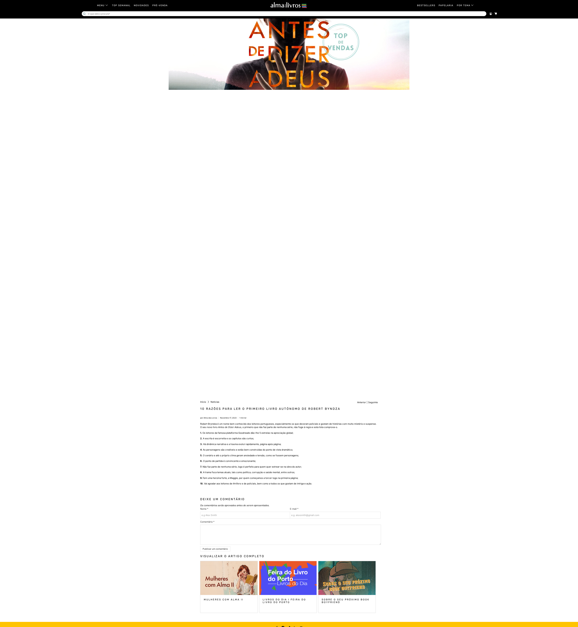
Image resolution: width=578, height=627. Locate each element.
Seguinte (373, 402)
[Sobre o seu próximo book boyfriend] (347, 578)
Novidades (141, 5)
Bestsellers (426, 5)
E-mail (294, 508)
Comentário (207, 521)
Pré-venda (160, 5)
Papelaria (446, 5)
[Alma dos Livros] (289, 5)
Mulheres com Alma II (223, 599)
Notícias (215, 402)
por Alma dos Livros (208, 418)
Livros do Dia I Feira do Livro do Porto (284, 601)
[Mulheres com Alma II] (229, 578)
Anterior (361, 402)
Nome (204, 508)
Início (203, 402)
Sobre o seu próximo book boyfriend (346, 601)
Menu (101, 5)
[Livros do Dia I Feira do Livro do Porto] (288, 578)
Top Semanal (121, 5)
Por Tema (463, 5)
